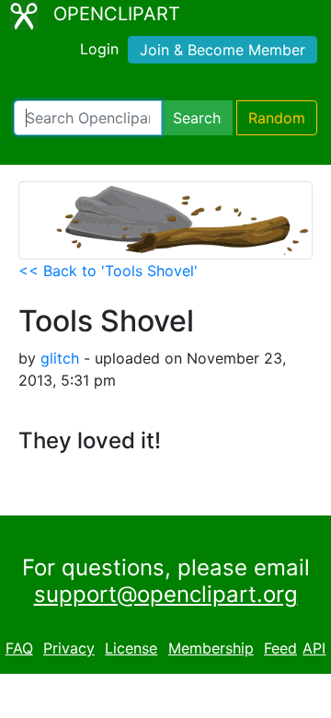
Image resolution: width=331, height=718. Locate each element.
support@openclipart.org (166, 594)
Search (197, 118)
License (131, 648)
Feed (280, 648)
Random (276, 118)
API (313, 648)
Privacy (69, 648)
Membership (211, 648)
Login (99, 49)
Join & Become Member (222, 50)
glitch (59, 358)
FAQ (19, 648)
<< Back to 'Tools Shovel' (108, 270)
